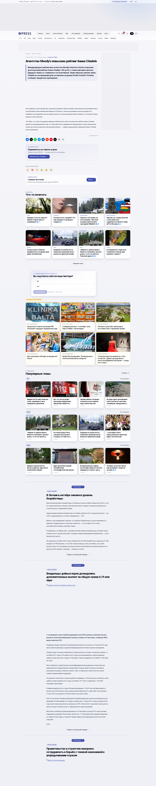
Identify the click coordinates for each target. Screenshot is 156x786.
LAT (136, 33)
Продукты (113, 38)
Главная (40, 33)
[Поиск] (119, 33)
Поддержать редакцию (119, 1)
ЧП (24, 38)
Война (106, 38)
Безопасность (48, 38)
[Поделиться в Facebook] (27, 139)
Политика (93, 38)
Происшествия (71, 38)
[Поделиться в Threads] (55, 139)
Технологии (61, 38)
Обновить (125, 373)
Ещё (106, 33)
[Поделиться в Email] (59, 139)
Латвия (86, 38)
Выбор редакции (89, 33)
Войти (131, 1)
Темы (20, 38)
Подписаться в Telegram (39, 156)
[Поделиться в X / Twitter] (31, 139)
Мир (67, 33)
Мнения (99, 33)
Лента (48, 33)
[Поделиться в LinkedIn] (43, 139)
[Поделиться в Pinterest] (51, 139)
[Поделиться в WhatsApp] (35, 139)
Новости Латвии (57, 33)
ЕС (55, 38)
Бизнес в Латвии (36, 53)
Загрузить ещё (78, 263)
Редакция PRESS (52, 57)
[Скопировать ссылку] (63, 139)
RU (132, 33)
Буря (34, 38)
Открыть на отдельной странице (78, 554)
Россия (100, 38)
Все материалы (125, 378)
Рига (29, 38)
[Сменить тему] (127, 33)
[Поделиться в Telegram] (39, 139)
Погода (40, 38)
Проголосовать (40, 292)
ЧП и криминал (76, 33)
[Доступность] (136, 1)
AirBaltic (80, 38)
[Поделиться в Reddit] (47, 139)
